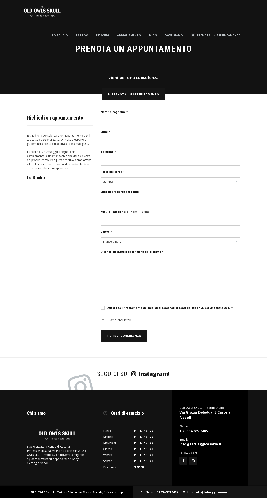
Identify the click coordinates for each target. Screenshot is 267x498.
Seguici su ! (133, 374)
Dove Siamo (174, 35)
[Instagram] (193, 461)
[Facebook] (183, 461)
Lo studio (60, 35)
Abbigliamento (129, 35)
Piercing (102, 35)
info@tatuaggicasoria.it (200, 444)
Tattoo (82, 35)
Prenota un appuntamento (219, 35)
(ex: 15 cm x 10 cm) (125, 212)
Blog (153, 35)
